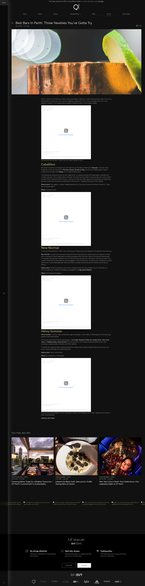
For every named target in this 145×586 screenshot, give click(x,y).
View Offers (101, 1)
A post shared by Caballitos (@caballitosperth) (58, 243)
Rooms (40, 14)
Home (25, 14)
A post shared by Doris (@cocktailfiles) (58, 156)
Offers (93, 14)
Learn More (68, 565)
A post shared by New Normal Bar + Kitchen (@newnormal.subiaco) (58, 326)
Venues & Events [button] (74, 14)
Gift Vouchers (126, 14)
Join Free (84, 565)
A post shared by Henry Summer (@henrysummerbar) (58, 409)
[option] (76, 1)
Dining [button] (55, 14)
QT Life (109, 14)
